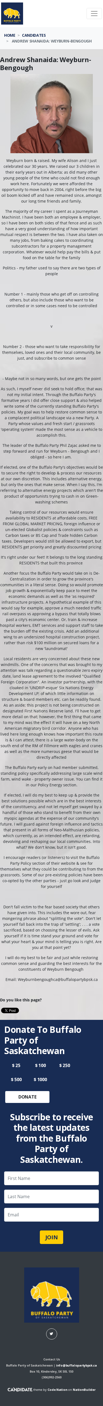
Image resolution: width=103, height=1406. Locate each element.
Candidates (34, 35)
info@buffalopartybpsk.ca (76, 1365)
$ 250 (64, 1065)
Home (9, 35)
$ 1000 (40, 1079)
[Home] (12, 13)
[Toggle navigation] (94, 13)
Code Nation (58, 1390)
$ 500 (16, 1079)
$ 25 (16, 1065)
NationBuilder (84, 1390)
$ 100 (40, 1065)
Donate (27, 1097)
